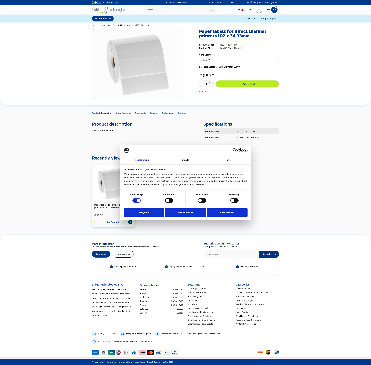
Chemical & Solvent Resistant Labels (252, 292)
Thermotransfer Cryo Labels (200, 316)
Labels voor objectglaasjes (200, 312)
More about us (123, 254)
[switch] (169, 200)
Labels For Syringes (244, 300)
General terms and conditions (119, 362)
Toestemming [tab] (142, 160)
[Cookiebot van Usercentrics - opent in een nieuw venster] (235, 150)
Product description (102, 113)
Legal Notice (140, 362)
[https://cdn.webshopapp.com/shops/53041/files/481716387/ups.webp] (268, 352)
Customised (167, 113)
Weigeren (144, 212)
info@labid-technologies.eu (265, 2)
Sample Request (269, 18)
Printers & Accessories (245, 323)
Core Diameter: (207, 54)
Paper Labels (241, 308)
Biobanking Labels (196, 296)
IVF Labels (192, 304)
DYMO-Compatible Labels (199, 308)
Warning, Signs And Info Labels (249, 304)
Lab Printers (193, 300)
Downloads (251, 18)
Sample (154, 113)
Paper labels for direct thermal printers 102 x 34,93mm (125, 25)
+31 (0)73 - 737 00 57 (240, 2)
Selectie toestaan (185, 212)
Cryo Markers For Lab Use (246, 316)
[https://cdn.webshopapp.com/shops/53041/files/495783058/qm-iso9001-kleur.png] (276, 352)
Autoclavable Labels (244, 296)
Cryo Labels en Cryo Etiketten (201, 319)
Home (94, 25)
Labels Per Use (242, 312)
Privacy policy (98, 362)
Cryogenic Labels (243, 288)
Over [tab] (229, 160)
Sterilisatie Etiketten (197, 292)
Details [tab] (185, 160)
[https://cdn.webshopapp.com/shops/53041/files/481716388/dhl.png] (260, 352)
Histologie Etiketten (197, 288)
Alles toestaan (227, 212)
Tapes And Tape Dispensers (248, 319)
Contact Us (101, 254)
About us (221, 2)
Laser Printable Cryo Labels (200, 323)
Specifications (123, 113)
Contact (211, 2)
